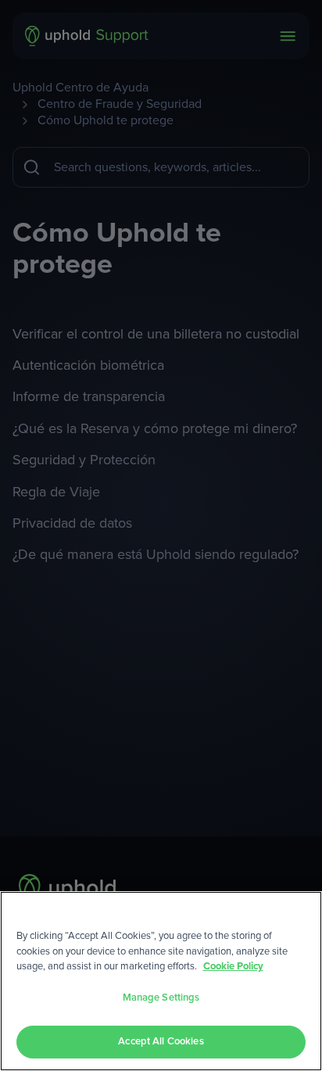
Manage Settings (161, 998)
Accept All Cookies (160, 1042)
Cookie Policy (233, 967)
